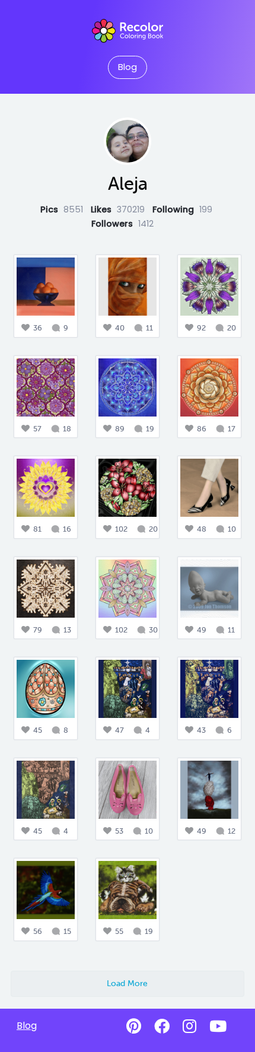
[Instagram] (189, 1026)
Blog (127, 67)
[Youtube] (218, 1026)
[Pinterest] (133, 1026)
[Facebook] (162, 1026)
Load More (127, 983)
